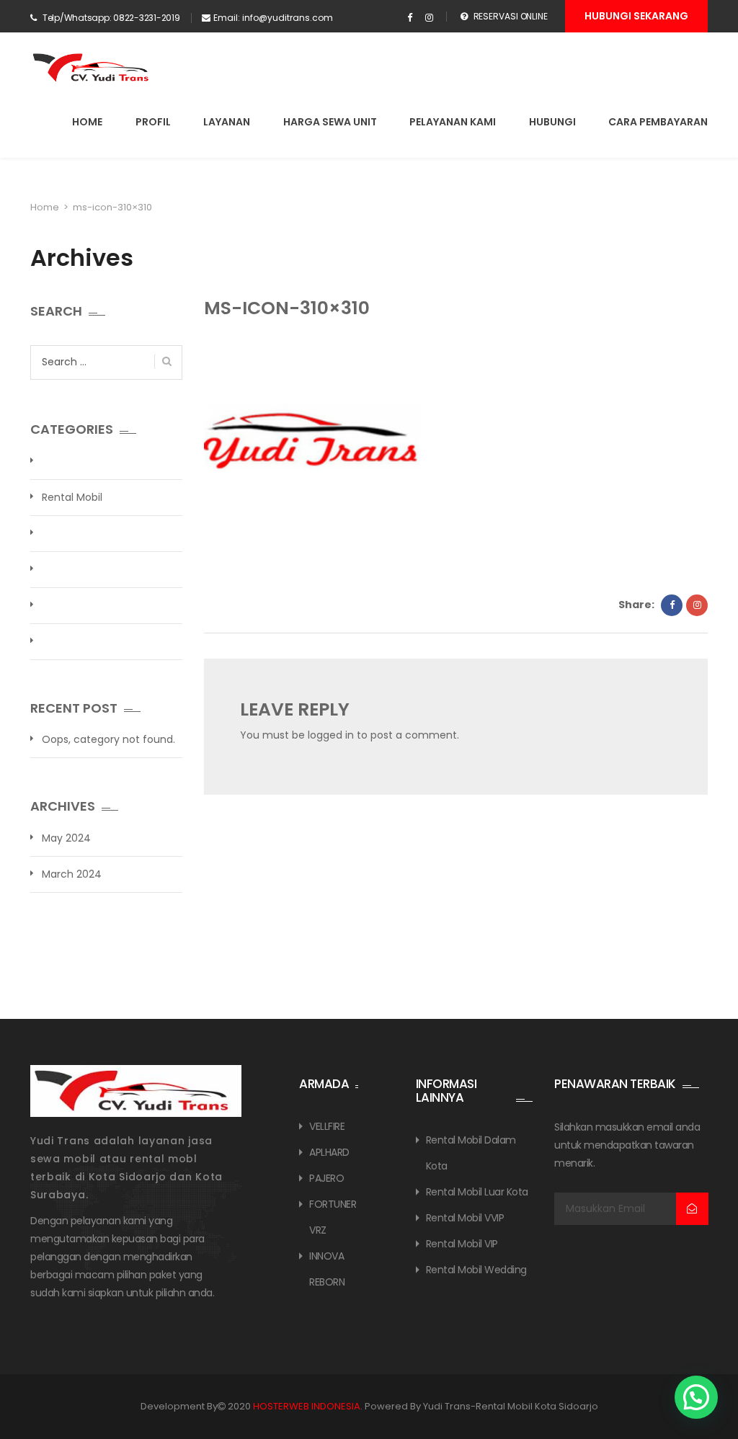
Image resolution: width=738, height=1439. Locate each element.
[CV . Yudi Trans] (93, 68)
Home (87, 122)
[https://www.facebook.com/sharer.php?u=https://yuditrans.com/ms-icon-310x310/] (672, 605)
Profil (153, 122)
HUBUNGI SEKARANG (636, 16)
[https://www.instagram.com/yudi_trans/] (429, 18)
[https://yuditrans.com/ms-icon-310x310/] (697, 605)
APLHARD (329, 1152)
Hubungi (552, 122)
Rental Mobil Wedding (476, 1269)
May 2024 (66, 838)
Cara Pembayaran (658, 122)
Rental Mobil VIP (462, 1244)
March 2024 (72, 874)
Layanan (226, 122)
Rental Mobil (72, 497)
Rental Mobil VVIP (465, 1218)
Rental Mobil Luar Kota (477, 1192)
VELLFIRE (326, 1126)
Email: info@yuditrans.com (273, 18)
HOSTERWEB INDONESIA (306, 1406)
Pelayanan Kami (452, 122)
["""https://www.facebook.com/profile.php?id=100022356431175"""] (409, 18)
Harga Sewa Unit (330, 122)
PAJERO (326, 1178)
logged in (331, 735)
